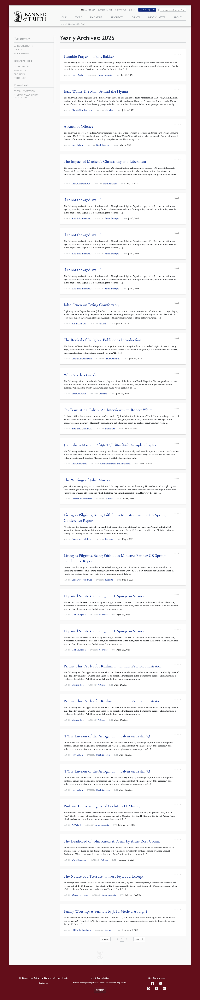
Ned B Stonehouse (81, 183)
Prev (106, 939)
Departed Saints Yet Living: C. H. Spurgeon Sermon (104, 596)
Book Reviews (21, 53)
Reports (109, 539)
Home (62, 24)
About (178, 17)
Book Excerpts (105, 75)
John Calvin (77, 145)
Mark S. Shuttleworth (82, 110)
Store (78, 17)
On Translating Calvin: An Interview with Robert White (108, 410)
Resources (117, 17)
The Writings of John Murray (87, 480)
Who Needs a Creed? (80, 375)
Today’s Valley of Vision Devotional (27, 96)
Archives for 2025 (72, 24)
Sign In (132, 10)
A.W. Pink (76, 825)
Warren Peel (78, 685)
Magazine (96, 17)
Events (136, 17)
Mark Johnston (79, 393)
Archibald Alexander (81, 218)
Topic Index (20, 78)
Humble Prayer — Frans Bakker (89, 56)
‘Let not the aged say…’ (82, 200)
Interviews (110, 428)
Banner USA (89, 10)
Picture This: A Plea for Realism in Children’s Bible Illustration (113, 666)
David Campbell (79, 860)
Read (177, 54)
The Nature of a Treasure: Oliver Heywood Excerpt (103, 876)
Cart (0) (149, 10)
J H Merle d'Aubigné (81, 930)
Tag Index (19, 74)
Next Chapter (156, 17)
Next (138, 939)
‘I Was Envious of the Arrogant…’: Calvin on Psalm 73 (107, 736)
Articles (109, 110)
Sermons (103, 615)
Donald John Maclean (82, 358)
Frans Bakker (78, 75)
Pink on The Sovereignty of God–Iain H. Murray (102, 806)
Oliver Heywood (80, 895)
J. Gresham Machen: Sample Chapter (110, 445)
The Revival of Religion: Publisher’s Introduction (102, 340)
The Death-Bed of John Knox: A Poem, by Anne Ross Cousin (112, 841)
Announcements (108, 463)
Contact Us (120, 10)
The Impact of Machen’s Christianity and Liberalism (105, 161)
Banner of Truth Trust (82, 428)
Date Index (20, 70)
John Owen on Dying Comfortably (91, 305)
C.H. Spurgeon (79, 615)
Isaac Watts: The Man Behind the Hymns (96, 91)
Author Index (22, 66)
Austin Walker (79, 323)
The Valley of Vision (24, 91)
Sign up (100, 990)
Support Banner (105, 10)
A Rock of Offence (78, 126)
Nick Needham (79, 463)
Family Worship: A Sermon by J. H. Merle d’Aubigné (105, 911)
